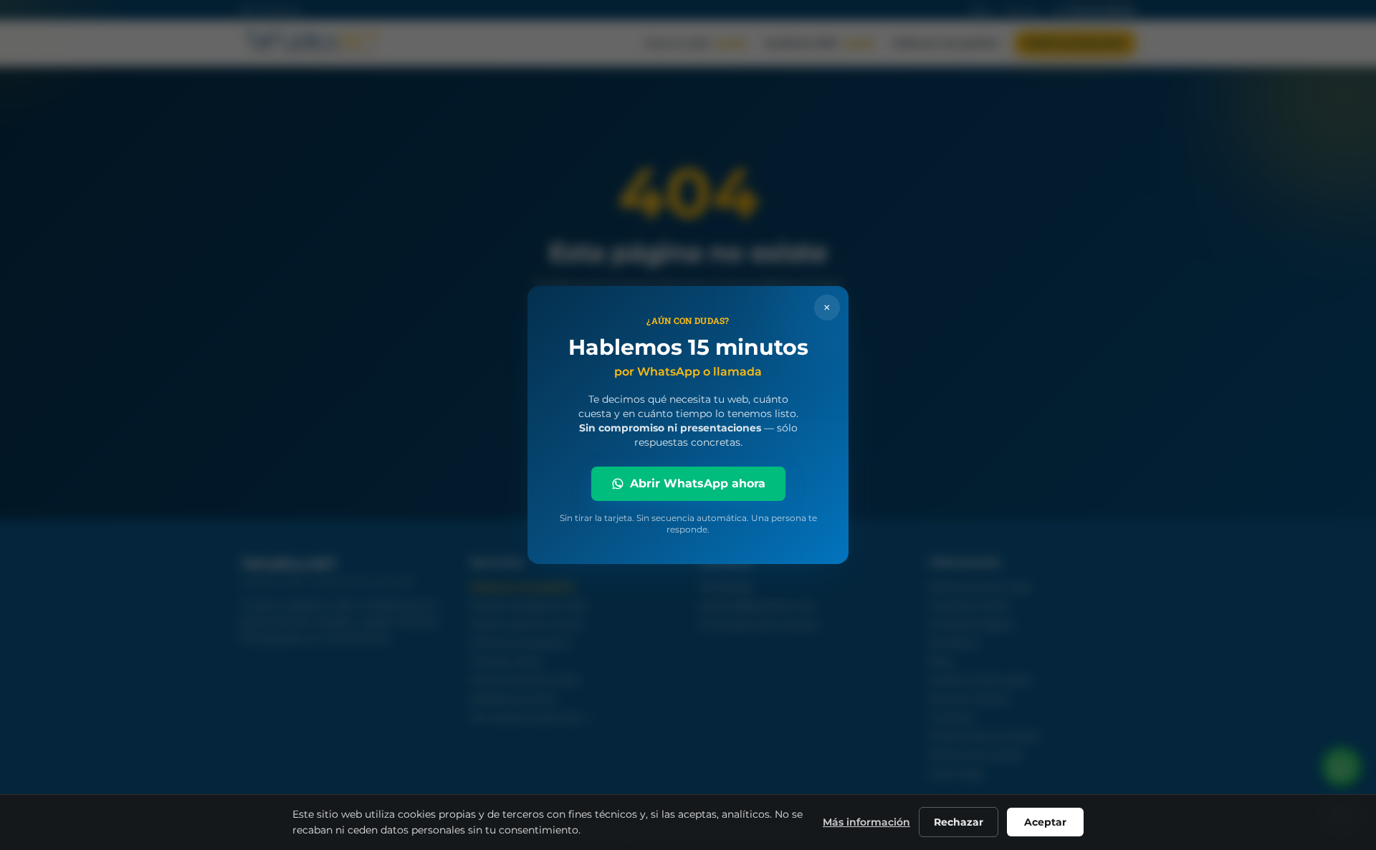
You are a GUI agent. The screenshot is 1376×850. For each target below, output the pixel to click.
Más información (866, 822)
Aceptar (1045, 822)
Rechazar (958, 822)
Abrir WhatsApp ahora (697, 483)
